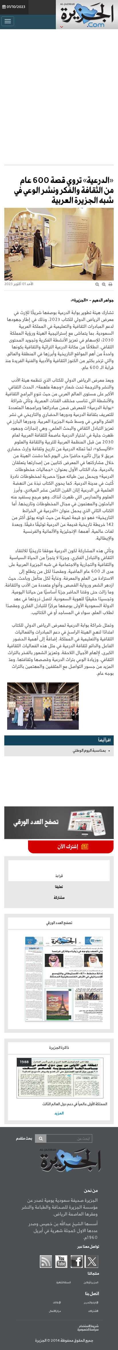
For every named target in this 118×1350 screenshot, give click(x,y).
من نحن (91, 1191)
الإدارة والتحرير (91, 1303)
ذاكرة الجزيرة (59, 1048)
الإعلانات (57, 1303)
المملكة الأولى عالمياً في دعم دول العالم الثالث (74, 1104)
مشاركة (59, 898)
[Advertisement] (59, 97)
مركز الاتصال (55, 1311)
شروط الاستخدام (89, 1326)
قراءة (59, 876)
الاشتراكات (93, 1311)
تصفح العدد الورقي (59, 923)
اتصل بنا (92, 1294)
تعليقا (59, 887)
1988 (24, 1062)
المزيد (59, 1113)
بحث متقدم (24, 1138)
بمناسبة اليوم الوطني (89, 751)
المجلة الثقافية (63, 1283)
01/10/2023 (16, 7)
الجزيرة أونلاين (91, 1283)
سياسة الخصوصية (88, 1329)
